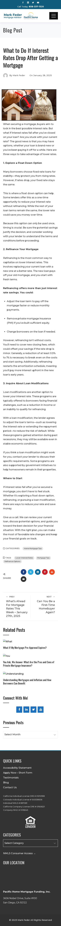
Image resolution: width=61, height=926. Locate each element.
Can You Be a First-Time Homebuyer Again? (46, 605)
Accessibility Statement (17, 767)
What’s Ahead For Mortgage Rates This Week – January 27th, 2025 (17, 606)
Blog (6, 782)
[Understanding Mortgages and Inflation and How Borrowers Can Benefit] (13, 673)
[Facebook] (19, 709)
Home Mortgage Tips (33, 548)
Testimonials (11, 777)
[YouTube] (41, 709)
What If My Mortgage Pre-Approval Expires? (25, 647)
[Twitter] (33, 709)
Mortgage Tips (43, 558)
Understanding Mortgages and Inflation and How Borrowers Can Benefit (27, 681)
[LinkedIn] (26, 709)
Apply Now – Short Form (17, 772)
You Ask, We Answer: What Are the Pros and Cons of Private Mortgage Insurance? (28, 663)
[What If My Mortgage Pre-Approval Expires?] (7, 641)
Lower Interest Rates (24, 558)
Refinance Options (12, 561)
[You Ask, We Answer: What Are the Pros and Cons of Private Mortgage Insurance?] (6, 655)
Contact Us (10, 787)
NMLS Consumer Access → (19, 853)
